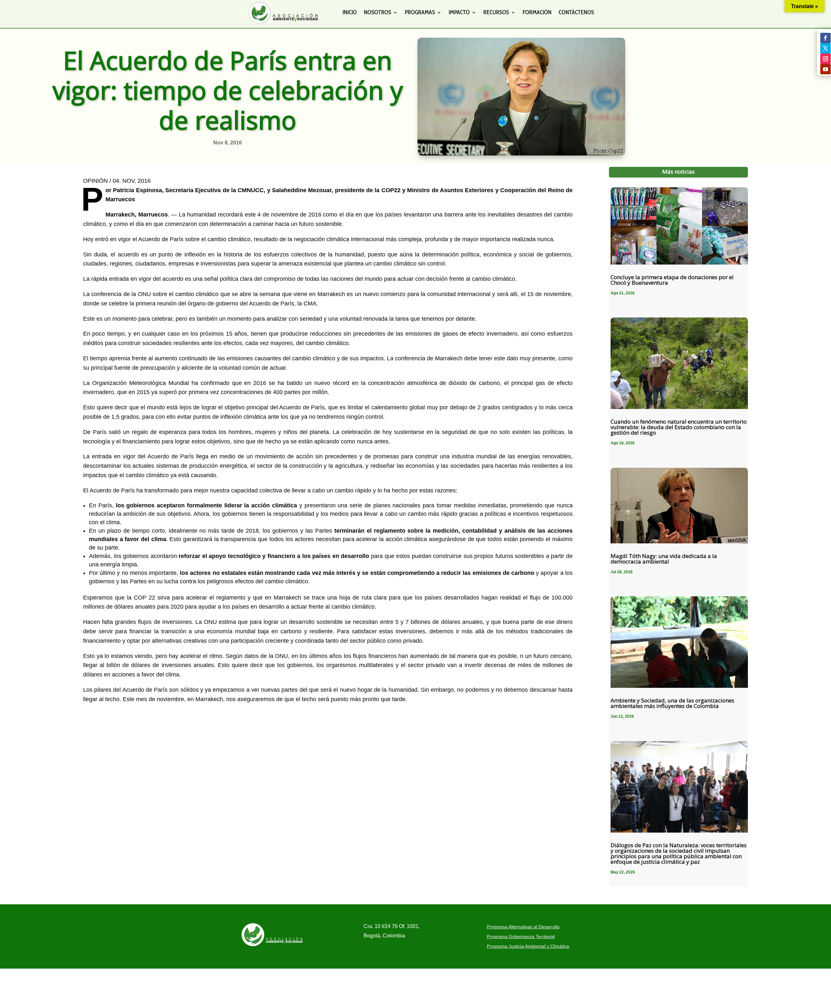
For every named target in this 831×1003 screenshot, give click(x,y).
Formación (537, 12)
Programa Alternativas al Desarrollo (523, 926)
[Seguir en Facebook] (825, 38)
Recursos (496, 12)
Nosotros (377, 12)
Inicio (349, 12)
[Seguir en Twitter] (825, 48)
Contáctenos (576, 12)
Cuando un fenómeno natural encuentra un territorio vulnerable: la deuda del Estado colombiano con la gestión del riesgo (679, 427)
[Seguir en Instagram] (825, 59)
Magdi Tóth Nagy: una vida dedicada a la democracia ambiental (664, 558)
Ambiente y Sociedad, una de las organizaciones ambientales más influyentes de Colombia (672, 703)
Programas (420, 12)
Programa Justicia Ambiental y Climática (528, 946)
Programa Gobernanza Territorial (521, 936)
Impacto (459, 12)
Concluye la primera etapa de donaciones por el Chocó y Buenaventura (672, 279)
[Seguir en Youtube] (825, 69)
